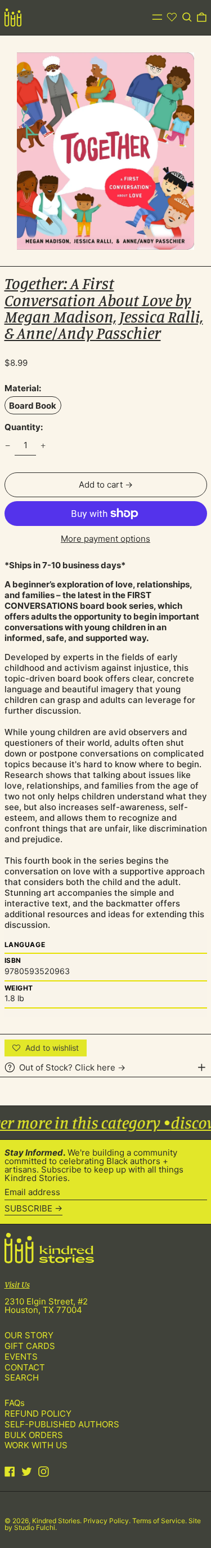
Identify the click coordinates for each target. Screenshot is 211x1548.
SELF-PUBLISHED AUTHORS (62, 1424)
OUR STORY (29, 1335)
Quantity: (24, 427)
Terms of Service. (160, 1520)
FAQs (15, 1402)
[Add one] (43, 445)
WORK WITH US (36, 1445)
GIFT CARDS (30, 1346)
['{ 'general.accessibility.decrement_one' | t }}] (7, 445)
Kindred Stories (56, 1520)
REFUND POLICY (38, 1413)
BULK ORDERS (34, 1435)
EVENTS (21, 1356)
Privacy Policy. (107, 1520)
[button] (187, 17)
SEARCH (22, 1377)
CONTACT (25, 1367)
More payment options (105, 538)
